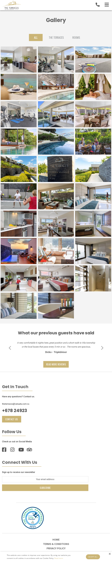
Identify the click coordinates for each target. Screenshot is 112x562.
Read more (58, 558)
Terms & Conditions (56, 544)
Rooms (76, 37)
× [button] (110, 554)
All (36, 37)
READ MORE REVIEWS (56, 364)
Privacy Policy (56, 548)
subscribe (45, 487)
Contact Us (11, 419)
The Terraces (56, 37)
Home (56, 539)
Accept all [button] (92, 557)
